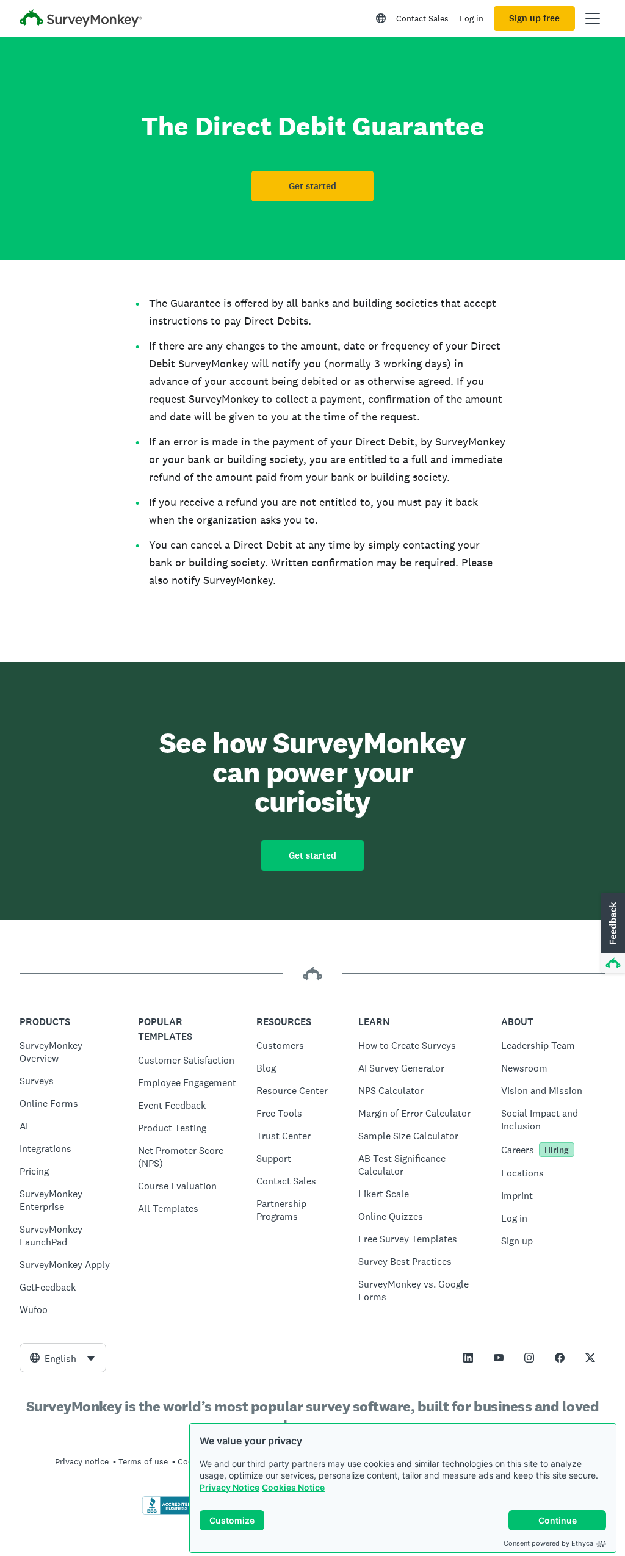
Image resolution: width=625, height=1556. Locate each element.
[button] (611, 933)
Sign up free (534, 18)
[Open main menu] (592, 18)
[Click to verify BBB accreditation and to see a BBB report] (167, 1512)
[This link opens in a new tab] (468, 1357)
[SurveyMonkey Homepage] (81, 20)
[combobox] (63, 1357)
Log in (471, 18)
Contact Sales (422, 18)
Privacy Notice (229, 1487)
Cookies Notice (293, 1487)
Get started (312, 186)
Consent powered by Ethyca (548, 1543)
